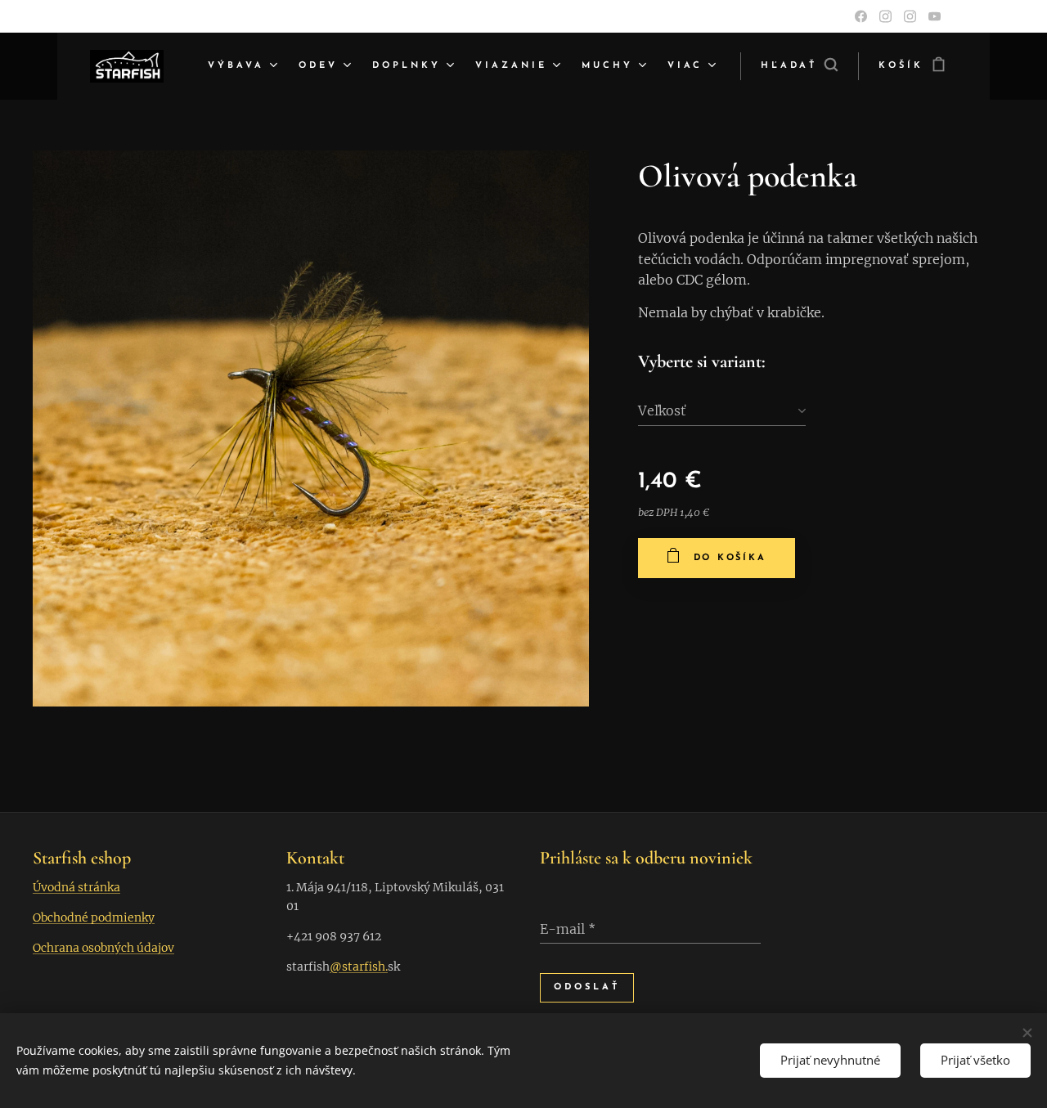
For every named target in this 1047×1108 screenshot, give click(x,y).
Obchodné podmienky (94, 917)
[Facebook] (861, 16)
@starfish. (359, 966)
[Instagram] (885, 16)
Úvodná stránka (76, 887)
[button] (799, 66)
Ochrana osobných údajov (103, 947)
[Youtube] (934, 16)
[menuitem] (244, 66)
